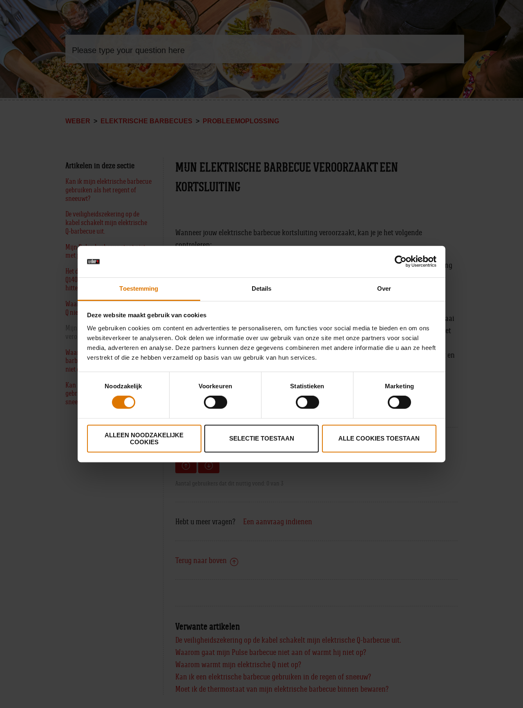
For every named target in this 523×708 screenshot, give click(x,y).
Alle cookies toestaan (379, 438)
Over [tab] (384, 288)
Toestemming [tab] (138, 288)
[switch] (215, 402)
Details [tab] (262, 288)
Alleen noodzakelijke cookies (144, 438)
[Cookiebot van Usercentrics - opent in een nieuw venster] (400, 262)
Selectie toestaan (261, 438)
